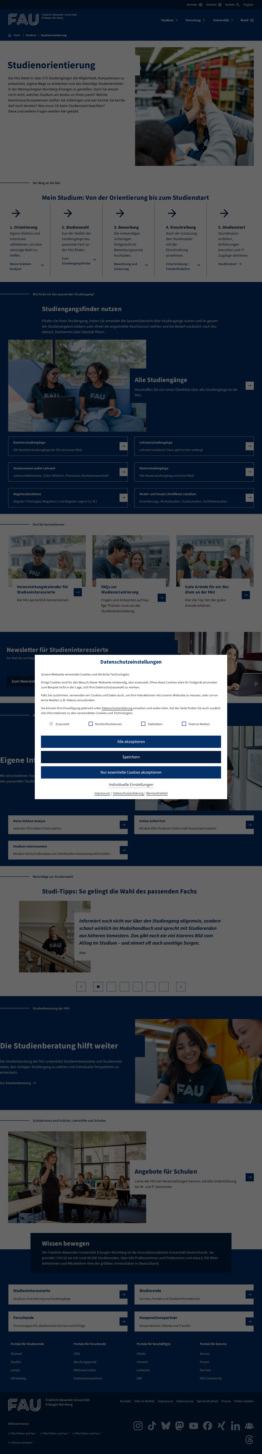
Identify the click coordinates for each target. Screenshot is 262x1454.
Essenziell (62, 724)
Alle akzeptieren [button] (131, 742)
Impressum (102, 793)
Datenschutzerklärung (117, 708)
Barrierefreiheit (157, 793)
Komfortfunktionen (108, 724)
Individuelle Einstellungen (131, 785)
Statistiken (155, 724)
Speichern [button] (131, 757)
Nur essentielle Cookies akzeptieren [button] (131, 772)
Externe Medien (199, 724)
